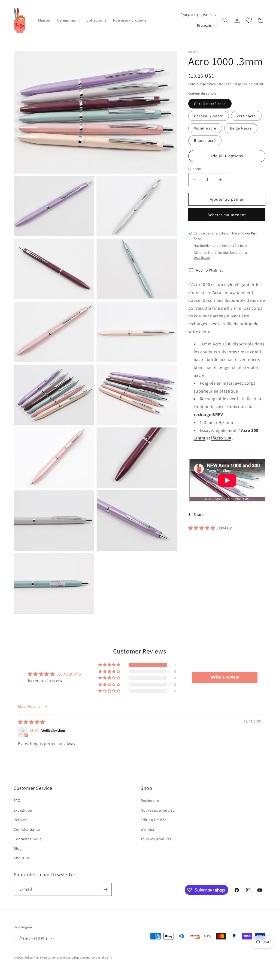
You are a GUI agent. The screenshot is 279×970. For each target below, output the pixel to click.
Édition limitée (153, 819)
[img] (31, 722)
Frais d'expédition (202, 84)
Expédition (23, 810)
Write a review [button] (224, 677)
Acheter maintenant (227, 214)
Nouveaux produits (157, 810)
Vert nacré (246, 115)
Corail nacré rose (210, 103)
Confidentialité (27, 829)
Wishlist (147, 829)
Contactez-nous (27, 838)
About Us (22, 857)
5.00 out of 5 (69, 674)
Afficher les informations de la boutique (220, 255)
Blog (18, 848)
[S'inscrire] (105, 889)
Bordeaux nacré (208, 115)
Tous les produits (156, 838)
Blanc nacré (205, 140)
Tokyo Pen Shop (36, 957)
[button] (68, 20)
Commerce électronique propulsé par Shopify (80, 957)
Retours (21, 819)
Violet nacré (205, 128)
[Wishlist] (248, 20)
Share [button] (199, 514)
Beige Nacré (241, 128)
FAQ (17, 800)
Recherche (150, 800)
